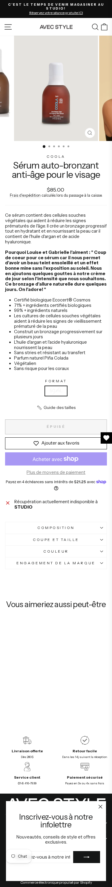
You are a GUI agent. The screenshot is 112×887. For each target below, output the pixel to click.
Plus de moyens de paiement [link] (56, 472)
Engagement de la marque (55, 563)
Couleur (56, 551)
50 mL (56, 390)
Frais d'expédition (25, 195)
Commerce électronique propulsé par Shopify (56, 882)
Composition (56, 528)
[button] (56, 408)
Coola (56, 156)
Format (56, 381)
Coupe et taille (56, 540)
